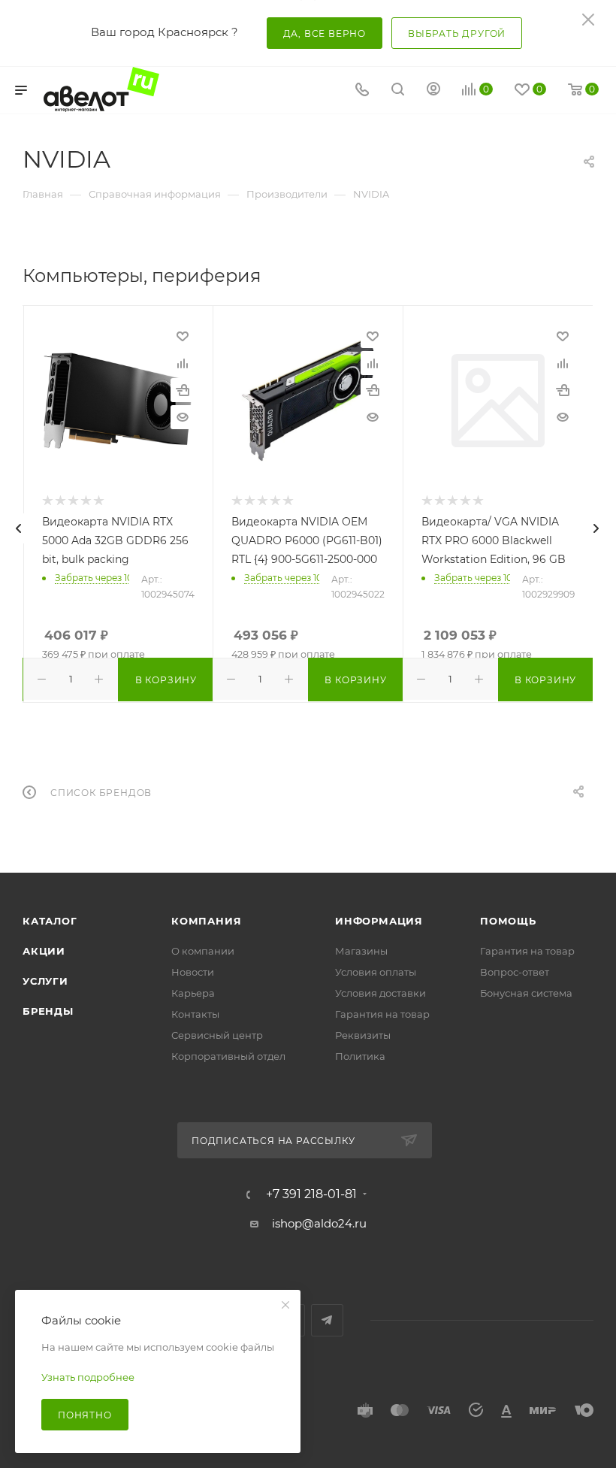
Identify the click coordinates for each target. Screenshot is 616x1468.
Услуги (45, 981)
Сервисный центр (217, 1035)
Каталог (50, 921)
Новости (192, 972)
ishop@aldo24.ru (319, 1223)
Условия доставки (380, 993)
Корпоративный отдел (228, 1056)
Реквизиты (363, 1035)
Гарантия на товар (382, 1014)
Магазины (361, 951)
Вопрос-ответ (514, 972)
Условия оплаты (375, 972)
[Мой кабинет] (433, 90)
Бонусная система (526, 993)
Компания (206, 921)
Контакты (195, 1014)
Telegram (327, 1320)
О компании (202, 951)
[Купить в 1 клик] (183, 390)
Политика (360, 1056)
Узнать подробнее (87, 1377)
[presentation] (19, 528)
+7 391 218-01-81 (311, 1194)
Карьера (193, 993)
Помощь (508, 921)
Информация (379, 921)
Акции (44, 951)
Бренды (48, 1011)
